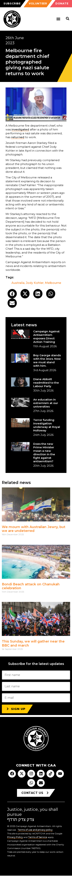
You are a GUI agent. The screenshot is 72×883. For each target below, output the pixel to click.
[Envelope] (41, 783)
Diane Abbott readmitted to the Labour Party (46, 382)
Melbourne (53, 283)
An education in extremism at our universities (45, 403)
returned (17, 137)
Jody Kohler (35, 283)
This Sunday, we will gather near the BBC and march (33, 643)
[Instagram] (31, 774)
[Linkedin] (41, 774)
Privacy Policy (15, 837)
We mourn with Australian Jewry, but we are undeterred (33, 529)
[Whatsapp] (31, 783)
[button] (58, 19)
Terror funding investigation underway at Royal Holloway (46, 425)
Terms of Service (37, 837)
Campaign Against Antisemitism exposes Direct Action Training (46, 337)
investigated (20, 129)
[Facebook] (12, 774)
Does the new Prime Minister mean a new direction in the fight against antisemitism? (44, 452)
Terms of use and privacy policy (35, 829)
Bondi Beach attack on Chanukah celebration (31, 586)
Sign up (18, 709)
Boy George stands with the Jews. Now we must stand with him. (47, 360)
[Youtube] (60, 774)
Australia (18, 283)
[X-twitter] (21, 774)
